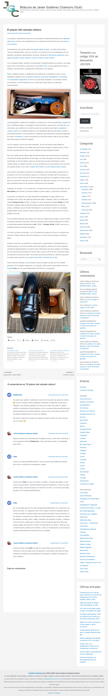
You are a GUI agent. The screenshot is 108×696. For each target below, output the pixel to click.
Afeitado (83, 152)
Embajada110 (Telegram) (88, 505)
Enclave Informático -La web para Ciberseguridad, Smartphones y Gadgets (90, 511)
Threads (83, 453)
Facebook (83, 423)
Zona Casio (84, 568)
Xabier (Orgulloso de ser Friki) (90, 562)
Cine (81, 166)
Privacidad (57, 693)
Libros (82, 217)
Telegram (83, 450)
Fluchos (34, 58)
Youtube (83, 478)
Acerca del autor (86, 399)
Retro (83, 206)
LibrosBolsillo (84, 535)
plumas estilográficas (50, 77)
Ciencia (82, 163)
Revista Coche (85, 553)
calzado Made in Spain (41, 49)
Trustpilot (83, 459)
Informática (84, 187)
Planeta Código (85, 544)
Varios (82, 241)
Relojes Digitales (85, 547)
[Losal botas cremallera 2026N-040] (60, 356)
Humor (82, 183)
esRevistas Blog (85, 520)
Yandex (82, 475)
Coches (82, 169)
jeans (66, 41)
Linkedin (83, 438)
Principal (83, 387)
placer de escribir (35, 257)
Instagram (83, 435)
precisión (19, 136)
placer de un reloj (51, 257)
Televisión (83, 237)
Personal (83, 227)
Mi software (84, 408)
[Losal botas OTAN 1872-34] (39, 356)
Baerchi (28, 58)
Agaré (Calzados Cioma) (16, 58)
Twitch (82, 466)
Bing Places (84, 420)
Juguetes (83, 213)
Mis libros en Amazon (87, 411)
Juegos (84, 196)
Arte (81, 159)
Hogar (82, 180)
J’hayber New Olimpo (36, 167)
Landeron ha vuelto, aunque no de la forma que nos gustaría (90, 315)
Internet (84, 193)
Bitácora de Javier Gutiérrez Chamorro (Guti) (51, 7)
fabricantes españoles (56, 55)
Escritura (83, 173)
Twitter (82, 469)
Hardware (85, 189)
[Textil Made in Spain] (18, 356)
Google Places (85, 432)
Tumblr (82, 463)
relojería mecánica (33, 77)
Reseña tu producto (87, 402)
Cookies (50, 693)
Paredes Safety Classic (58, 167)
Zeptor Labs (84, 572)
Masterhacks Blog (86, 538)
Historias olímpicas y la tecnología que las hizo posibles (88, 660)
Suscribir (85, 121)
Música (82, 223)
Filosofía (83, 176)
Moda (20, 33)
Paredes (10, 268)
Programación (87, 203)
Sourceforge (84, 472)
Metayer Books (85, 541)
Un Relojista (84, 565)
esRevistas (83, 517)
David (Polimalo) (85, 496)
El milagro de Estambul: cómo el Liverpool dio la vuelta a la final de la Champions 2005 (90, 616)
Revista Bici (84, 550)
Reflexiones (84, 230)
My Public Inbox (85, 444)
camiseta (13, 44)
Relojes (82, 234)
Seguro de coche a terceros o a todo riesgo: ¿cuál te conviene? (90, 624)
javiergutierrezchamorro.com (53, 679)
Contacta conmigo (86, 390)
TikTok (82, 456)
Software (85, 210)
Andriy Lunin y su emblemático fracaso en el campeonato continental (89, 646)
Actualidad (83, 149)
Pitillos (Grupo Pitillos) (47, 58)
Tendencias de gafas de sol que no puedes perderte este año (90, 632)
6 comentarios (27, 33)
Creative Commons (35, 673)
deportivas (43, 66)
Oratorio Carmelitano (87, 559)
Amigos (82, 156)
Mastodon (83, 441)
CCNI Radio (84, 493)
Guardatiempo (85, 405)
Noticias (84, 200)
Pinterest (83, 447)
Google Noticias (85, 429)
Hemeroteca (84, 481)
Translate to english (87, 484)
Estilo (9, 74)
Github (82, 426)
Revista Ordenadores (87, 556)
